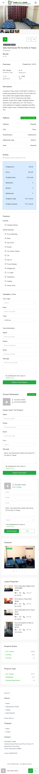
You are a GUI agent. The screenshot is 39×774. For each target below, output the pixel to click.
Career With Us (9, 718)
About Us (7, 693)
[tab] (5, 39)
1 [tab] (15, 572)
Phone (5, 341)
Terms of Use (10, 378)
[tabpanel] (19, 557)
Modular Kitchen (12, 225)
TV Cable (10, 273)
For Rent (9, 655)
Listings (8, 710)
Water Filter (11, 286)
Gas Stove (10, 243)
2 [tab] (18, 572)
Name (5, 333)
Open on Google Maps (29, 118)
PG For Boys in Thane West (23, 599)
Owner (13, 44)
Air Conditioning (12, 234)
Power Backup (12, 264)
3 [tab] (20, 572)
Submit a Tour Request (19, 382)
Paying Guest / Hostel (12, 707)
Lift (8, 256)
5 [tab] (26, 572)
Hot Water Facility (13, 251)
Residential (9, 677)
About (7, 729)
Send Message (12, 531)
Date (4, 307)
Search (8, 703)
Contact (8, 732)
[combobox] (19, 303)
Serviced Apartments (13, 680)
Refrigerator (11, 268)
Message (6, 359)
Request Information (19, 473)
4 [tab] (23, 572)
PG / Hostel (7, 44)
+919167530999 (20, 402)
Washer (9, 281)
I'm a (4, 440)
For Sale (8, 658)
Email (5, 350)
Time (5, 316)
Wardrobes (10, 277)
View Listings (31, 394)
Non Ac (9, 260)
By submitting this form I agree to (16, 377)
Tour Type (6, 299)
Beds (9, 238)
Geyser (9, 247)
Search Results (10, 713)
